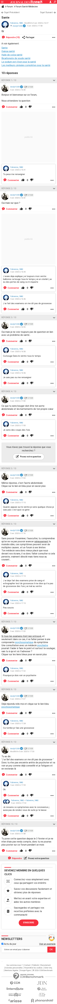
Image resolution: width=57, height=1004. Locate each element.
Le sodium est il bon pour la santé (18, 61)
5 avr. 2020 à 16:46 (18, 299)
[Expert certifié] (24, 26)
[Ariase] (14, 1000)
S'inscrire (28, 922)
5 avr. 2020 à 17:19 (18, 576)
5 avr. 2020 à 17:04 (17, 478)
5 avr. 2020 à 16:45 (18, 272)
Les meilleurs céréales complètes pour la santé (25, 65)
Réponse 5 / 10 (8, 468)
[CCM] (14, 983)
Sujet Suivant (46, 12)
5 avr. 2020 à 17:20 (17, 631)
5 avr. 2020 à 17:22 (18, 671)
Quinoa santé (8, 51)
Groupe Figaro (25, 970)
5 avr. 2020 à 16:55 (17, 327)
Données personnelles (14, 968)
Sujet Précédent (12, 12)
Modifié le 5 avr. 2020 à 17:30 (22, 751)
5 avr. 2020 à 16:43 (17, 198)
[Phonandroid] (42, 1000)
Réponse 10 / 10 (9, 824)
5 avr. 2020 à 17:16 (17, 533)
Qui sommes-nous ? (14, 965)
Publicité (35, 965)
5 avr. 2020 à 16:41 (18, 170)
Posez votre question (30, 456)
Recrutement (46, 965)
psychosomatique (24, 642)
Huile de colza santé (11, 54)
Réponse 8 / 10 (8, 689)
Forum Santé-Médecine (27, 6)
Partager (30, 37)
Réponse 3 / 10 (8, 317)
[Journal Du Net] (42, 983)
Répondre (17, 858)
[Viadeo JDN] (42, 995)
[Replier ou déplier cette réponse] (54, 80)
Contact (27, 965)
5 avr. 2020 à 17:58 (34, 26)
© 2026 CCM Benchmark (42, 970)
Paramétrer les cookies (33, 968)
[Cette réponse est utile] (21, 107)
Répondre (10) (13, 37)
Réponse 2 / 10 (8, 188)
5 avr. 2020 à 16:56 (18, 351)
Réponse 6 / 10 (8, 524)
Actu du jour (9, 944)
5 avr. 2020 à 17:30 (18, 785)
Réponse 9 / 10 (8, 742)
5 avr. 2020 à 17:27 (17, 699)
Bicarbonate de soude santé (15, 58)
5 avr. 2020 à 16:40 (17, 90)
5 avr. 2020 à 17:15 (18, 502)
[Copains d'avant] (14, 995)
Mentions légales (11, 970)
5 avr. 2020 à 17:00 (17, 401)
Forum (10, 6)
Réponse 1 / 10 (8, 80)
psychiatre (42, 645)
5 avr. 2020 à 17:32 (18, 803)
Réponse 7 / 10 (8, 621)
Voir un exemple (47, 944)
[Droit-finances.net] (42, 989)
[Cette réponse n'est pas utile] (30, 107)
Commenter (12, 107)
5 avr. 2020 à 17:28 (18, 723)
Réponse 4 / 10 (8, 391)
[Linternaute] (14, 989)
